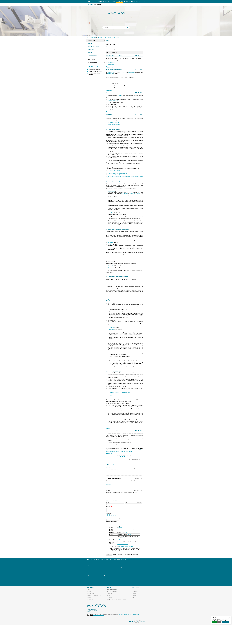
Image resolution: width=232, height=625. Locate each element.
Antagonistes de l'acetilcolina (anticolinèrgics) (118, 174)
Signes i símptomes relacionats (93, 46)
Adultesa (104, 569)
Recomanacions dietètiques (114, 124)
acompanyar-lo (131, 72)
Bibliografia (114, 49)
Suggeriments (102, 623)
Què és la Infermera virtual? (112, 589)
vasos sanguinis (124, 193)
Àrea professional (132, 1)
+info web (120, 527)
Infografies (89, 591)
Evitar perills (89, 577)
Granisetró (110, 244)
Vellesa (103, 571)
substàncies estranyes (113, 100)
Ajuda (133, 589)
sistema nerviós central (135, 193)
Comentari (108, 506)
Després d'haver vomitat (126, 451)
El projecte (109, 587)
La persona (89, 565)
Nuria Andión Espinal (109, 41)
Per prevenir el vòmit (134, 450)
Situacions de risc (120, 573)
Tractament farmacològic (113, 122)
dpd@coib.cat (120, 539)
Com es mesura (91, 49)
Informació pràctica (115, 37)
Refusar (219, 622)
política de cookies (222, 620)
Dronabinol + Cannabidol (115, 353)
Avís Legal (97, 623)
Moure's (89, 571)
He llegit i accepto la (121, 546)
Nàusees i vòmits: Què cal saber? (94, 69)
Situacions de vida (111, 1)
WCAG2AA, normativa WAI (92, 610)
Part (103, 583)
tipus (120, 95)
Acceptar (214, 622)
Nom (107, 502)
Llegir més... (109, 67)
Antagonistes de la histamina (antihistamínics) (118, 173)
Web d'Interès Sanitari (91, 609)
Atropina (110, 283)
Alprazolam (111, 329)
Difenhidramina (111, 267)
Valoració (108, 513)
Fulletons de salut (90, 593)
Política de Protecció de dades (126, 546)
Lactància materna (105, 581)
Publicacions (109, 593)
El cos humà (90, 43)
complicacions (110, 73)
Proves (118, 569)
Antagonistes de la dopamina (114, 170)
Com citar (118, 49)
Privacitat (89, 623)
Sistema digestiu (111, 64)
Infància (103, 565)
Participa (89, 597)
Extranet (106, 623)
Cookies (93, 623)
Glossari (133, 575)
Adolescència (104, 567)
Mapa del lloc (135, 591)
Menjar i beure (90, 569)
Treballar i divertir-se (91, 581)
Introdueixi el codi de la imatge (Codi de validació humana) (119, 518)
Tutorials (138, 1)
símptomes (113, 72)
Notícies (133, 579)
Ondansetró (110, 242)
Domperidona (111, 213)
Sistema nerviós (111, 62)
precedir (122, 72)
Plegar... (108, 428)
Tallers (133, 569)
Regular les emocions (136, 567)
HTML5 (88, 611)
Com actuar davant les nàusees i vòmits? (96, 71)
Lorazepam (111, 327)
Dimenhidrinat (111, 266)
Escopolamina (111, 281)
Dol (102, 573)
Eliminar (88, 573)
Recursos (126, 1)
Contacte (134, 595)
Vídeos (88, 589)
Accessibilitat (109, 597)
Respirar (89, 567)
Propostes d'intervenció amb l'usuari (94, 595)
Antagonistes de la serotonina (114, 172)
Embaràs (104, 579)
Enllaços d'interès (108, 49)
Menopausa (104, 575)
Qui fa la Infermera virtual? (112, 591)
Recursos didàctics (135, 565)
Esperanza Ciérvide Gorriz (110, 44)
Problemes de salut (119, 1)
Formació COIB (90, 599)
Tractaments (119, 571)
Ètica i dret (134, 571)
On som (108, 595)
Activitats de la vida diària (102, 1)
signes (109, 72)
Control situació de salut (92, 55)
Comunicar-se (90, 579)
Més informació (225, 622)
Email (133, 502)
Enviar (109, 554)
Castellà (137, 587)
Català (133, 587)
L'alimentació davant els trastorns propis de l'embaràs (121, 392)
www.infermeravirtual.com (122, 544)
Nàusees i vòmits (108, 37)
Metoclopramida (111, 191)
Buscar (134, 597)
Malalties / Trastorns (121, 565)
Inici (87, 37)
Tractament (90, 52)
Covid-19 (133, 577)
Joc (132, 573)
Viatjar (103, 577)
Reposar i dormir (90, 575)
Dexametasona (112, 308)
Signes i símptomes (100, 37)
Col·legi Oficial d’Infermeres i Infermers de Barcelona (101, 620)
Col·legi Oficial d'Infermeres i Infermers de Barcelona (116, 599)
